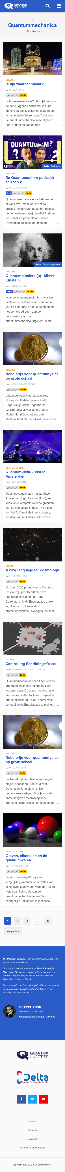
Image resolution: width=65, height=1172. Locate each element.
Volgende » (13, 931)
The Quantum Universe (15, 6)
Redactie (32, 1130)
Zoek (47, 6)
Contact (33, 1121)
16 (48, 921)
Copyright (33, 1138)
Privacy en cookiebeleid (32, 1147)
